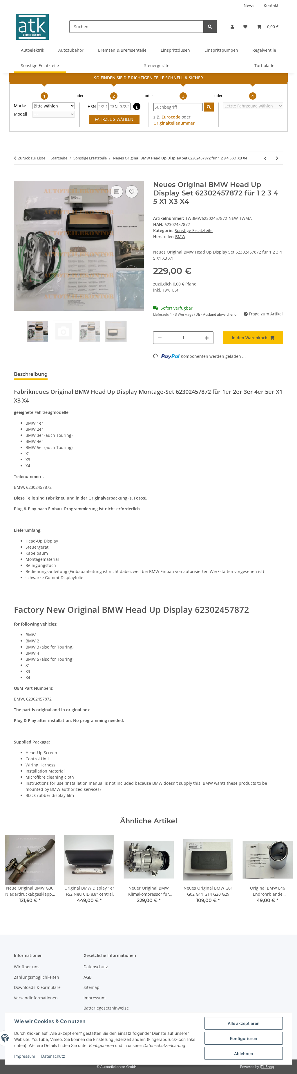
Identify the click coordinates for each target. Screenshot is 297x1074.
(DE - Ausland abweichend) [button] (216, 314)
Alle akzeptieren (244, 1023)
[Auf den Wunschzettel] (131, 191)
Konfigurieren (243, 1038)
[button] (232, 27)
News (249, 5)
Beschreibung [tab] (31, 374)
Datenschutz (53, 1056)
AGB (88, 977)
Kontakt (271, 5)
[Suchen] (210, 26)
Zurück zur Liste (31, 158)
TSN (114, 106)
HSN (92, 106)
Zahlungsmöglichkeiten (36, 977)
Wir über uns (26, 966)
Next (283, 873)
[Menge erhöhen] (206, 338)
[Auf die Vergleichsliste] (116, 191)
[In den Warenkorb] (18, 177)
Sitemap (91, 987)
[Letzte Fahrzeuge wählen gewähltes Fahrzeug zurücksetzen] (253, 106)
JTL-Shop (267, 1066)
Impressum (24, 1056)
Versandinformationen (36, 998)
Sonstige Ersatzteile (194, 230)
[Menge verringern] (159, 338)
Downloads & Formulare (37, 987)
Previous (14, 873)
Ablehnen (243, 1053)
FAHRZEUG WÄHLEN (114, 119)
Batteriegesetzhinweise (106, 1008)
